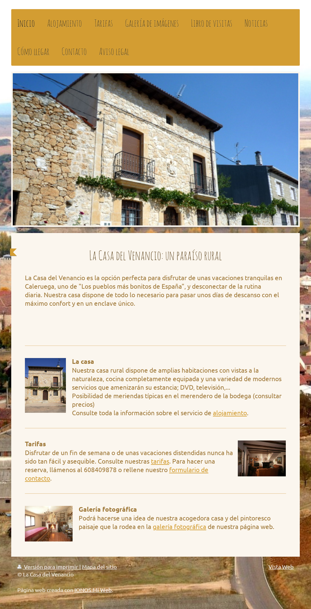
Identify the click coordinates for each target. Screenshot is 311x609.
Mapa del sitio (99, 566)
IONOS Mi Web (93, 589)
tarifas (160, 461)
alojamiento (230, 412)
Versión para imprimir (51, 566)
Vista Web (281, 566)
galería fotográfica (179, 526)
